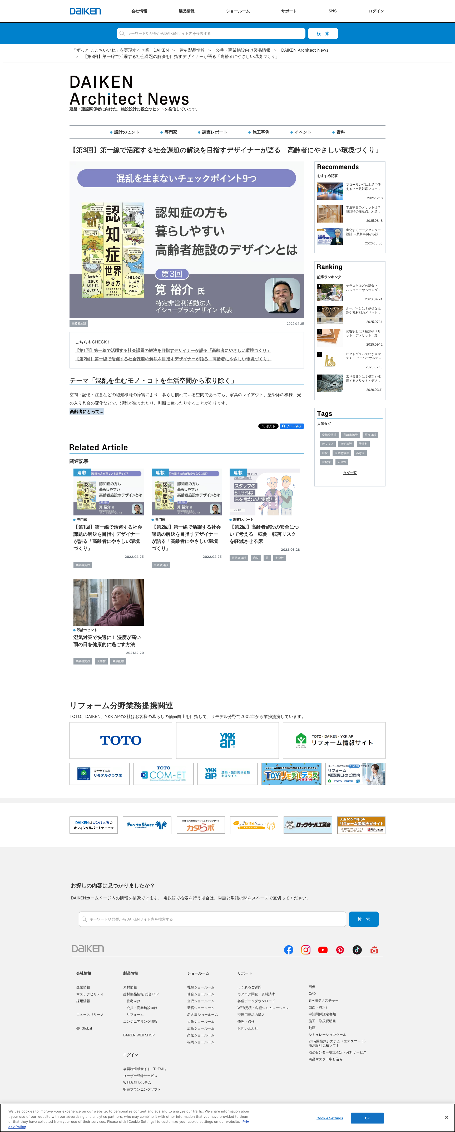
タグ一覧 (350, 473)
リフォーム (135, 1014)
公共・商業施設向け (142, 1008)
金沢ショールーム (201, 1001)
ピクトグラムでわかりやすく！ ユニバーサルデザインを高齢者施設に (364, 356)
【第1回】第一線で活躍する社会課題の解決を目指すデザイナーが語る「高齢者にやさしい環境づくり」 (173, 350)
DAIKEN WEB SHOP (139, 1035)
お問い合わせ (248, 1028)
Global (87, 1028)
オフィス (328, 444)
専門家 (171, 132)
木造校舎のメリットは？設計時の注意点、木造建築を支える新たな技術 (363, 209)
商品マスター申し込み (326, 1059)
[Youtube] (323, 953)
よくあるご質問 (249, 987)
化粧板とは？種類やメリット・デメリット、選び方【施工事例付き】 (363, 333)
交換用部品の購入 (251, 1014)
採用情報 (83, 1001)
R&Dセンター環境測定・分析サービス (338, 1052)
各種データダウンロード (256, 1001)
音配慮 (326, 462)
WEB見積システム (137, 1082)
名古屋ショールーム (202, 1014)
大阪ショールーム (201, 1021)
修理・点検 (246, 1021)
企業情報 (83, 987)
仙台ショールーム (201, 994)
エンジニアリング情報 (140, 1021)
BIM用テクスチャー (324, 1000)
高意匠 (360, 453)
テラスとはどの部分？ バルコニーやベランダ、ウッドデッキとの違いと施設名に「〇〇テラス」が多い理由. (363, 288)
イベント (303, 132)
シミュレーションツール (327, 1034)
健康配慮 (118, 661)
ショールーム (198, 973)
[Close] (446, 1117)
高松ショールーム (201, 1035)
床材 (256, 558)
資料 (341, 132)
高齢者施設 (79, 323)
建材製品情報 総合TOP (141, 994)
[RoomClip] (374, 953)
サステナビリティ (90, 994)
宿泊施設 (346, 444)
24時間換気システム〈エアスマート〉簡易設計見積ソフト (338, 1043)
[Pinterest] (340, 953)
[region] (227, 1118)
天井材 (101, 661)
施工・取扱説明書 (322, 1021)
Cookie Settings (329, 1118)
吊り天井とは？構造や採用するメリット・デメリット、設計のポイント (363, 379)
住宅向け (133, 1001)
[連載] (108, 513)
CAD (312, 993)
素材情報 (130, 987)
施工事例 (261, 132)
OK (367, 1118)
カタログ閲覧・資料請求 (256, 994)
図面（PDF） (319, 1007)
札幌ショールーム (201, 987)
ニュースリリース (90, 1014)
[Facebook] (288, 953)
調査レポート (215, 132)
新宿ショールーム (201, 1008)
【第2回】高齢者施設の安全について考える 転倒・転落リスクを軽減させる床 (264, 534)
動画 (312, 1028)
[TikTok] (357, 953)
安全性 (279, 558)
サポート (245, 973)
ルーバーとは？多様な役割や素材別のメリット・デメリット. (363, 310)
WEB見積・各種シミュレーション (263, 1008)
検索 (323, 33)
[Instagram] (305, 953)
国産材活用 (342, 453)
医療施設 (370, 435)
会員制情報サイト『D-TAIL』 (145, 1069)
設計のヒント (127, 132)
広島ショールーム (201, 1028)
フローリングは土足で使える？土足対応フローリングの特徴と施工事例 (363, 187)
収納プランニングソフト (142, 1089)
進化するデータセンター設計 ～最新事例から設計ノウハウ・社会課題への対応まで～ (364, 232)
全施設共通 (329, 435)
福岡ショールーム (201, 1042)
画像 (312, 987)
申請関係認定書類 (322, 1014)
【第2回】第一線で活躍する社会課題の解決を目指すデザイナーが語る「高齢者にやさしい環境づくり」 (173, 358)
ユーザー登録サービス (140, 1076)
